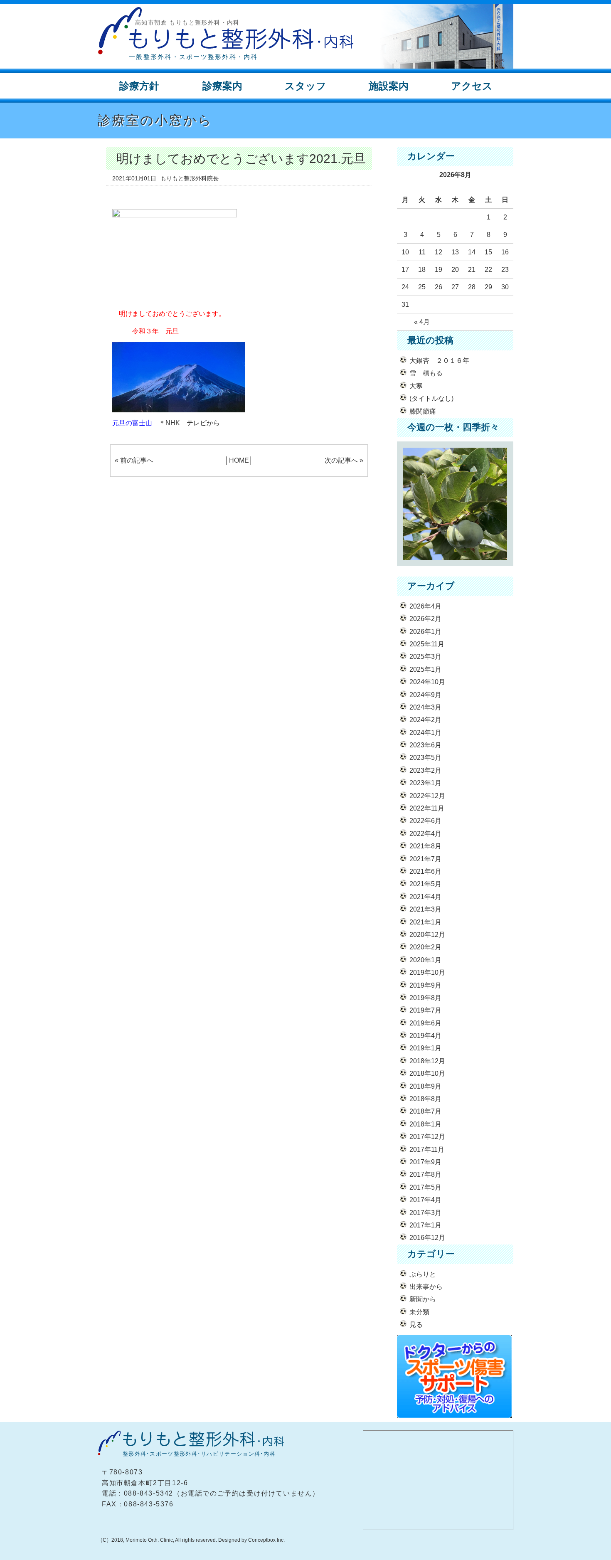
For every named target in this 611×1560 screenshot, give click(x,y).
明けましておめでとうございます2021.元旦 (241, 158)
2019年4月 (425, 1035)
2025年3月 (425, 656)
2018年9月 (425, 1086)
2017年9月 (425, 1162)
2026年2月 (425, 618)
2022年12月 (427, 795)
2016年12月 (427, 1237)
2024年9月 (425, 694)
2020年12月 (427, 934)
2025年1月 (425, 669)
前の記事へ (136, 460)
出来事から (426, 1286)
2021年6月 (425, 871)
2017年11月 (426, 1149)
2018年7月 (425, 1111)
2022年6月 (425, 820)
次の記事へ (341, 460)
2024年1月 (425, 732)
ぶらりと (422, 1274)
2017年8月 (425, 1174)
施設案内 (389, 85)
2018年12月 (427, 1061)
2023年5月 (425, 757)
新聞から (422, 1299)
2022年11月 (426, 808)
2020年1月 (425, 960)
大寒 (416, 385)
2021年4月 (425, 896)
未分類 (419, 1312)
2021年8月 (425, 846)
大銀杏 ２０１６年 (439, 360)
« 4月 (422, 321)
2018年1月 (425, 1124)
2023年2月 (425, 770)
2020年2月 (425, 947)
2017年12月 (427, 1136)
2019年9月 (425, 985)
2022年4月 (425, 833)
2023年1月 (425, 782)
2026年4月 (425, 606)
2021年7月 (425, 859)
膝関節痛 (422, 411)
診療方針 (139, 85)
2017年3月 (425, 1212)
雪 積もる (426, 373)
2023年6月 (425, 745)
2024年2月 (425, 719)
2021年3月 (425, 909)
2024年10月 (427, 681)
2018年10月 (427, 1073)
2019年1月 (425, 1048)
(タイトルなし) (431, 398)
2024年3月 (425, 707)
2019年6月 (425, 1023)
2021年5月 (425, 883)
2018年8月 (425, 1098)
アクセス (472, 85)
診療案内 (222, 85)
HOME (239, 460)
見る (416, 1324)
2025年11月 (426, 644)
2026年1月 (425, 631)
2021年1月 (425, 922)
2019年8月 (425, 997)
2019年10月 (427, 972)
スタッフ (305, 85)
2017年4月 (425, 1199)
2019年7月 (425, 1010)
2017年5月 (425, 1187)
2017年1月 (425, 1225)
